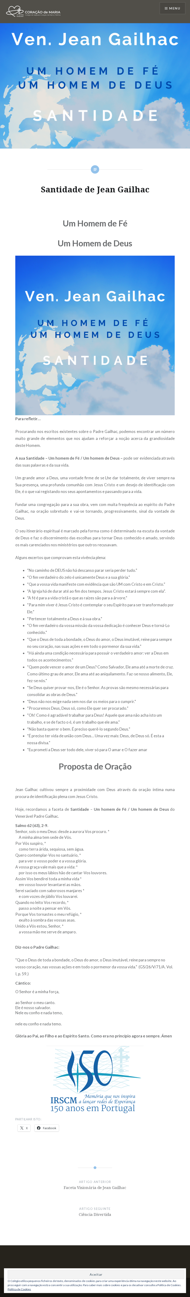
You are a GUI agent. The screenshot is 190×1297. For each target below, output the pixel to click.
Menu (174, 8)
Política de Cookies (19, 1289)
